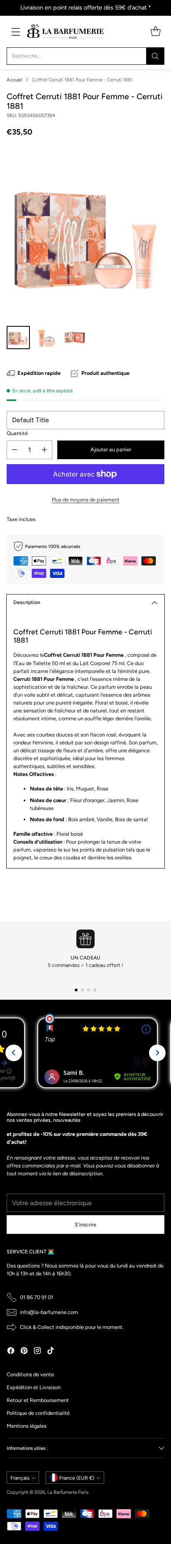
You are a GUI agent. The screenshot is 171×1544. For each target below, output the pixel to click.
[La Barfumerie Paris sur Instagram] (37, 1352)
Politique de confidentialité (38, 1413)
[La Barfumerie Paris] (65, 31)
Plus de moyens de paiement (86, 500)
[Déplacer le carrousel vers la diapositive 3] (88, 990)
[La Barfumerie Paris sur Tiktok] (51, 1352)
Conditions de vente (30, 1374)
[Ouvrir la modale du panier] (155, 31)
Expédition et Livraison (34, 1387)
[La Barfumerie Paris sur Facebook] (11, 1352)
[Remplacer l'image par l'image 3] (74, 337)
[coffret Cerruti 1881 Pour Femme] (85, 233)
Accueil (14, 80)
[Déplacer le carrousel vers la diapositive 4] (94, 990)
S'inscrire (85, 1224)
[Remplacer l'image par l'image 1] (18, 337)
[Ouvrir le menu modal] (15, 31)
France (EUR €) (76, 1478)
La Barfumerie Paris (67, 1492)
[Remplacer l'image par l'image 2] (46, 337)
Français (19, 1478)
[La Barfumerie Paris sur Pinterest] (24, 1352)
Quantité (17, 433)
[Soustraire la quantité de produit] (14, 450)
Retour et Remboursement (38, 1400)
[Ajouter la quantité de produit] (44, 450)
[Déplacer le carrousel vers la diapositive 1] (76, 990)
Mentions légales (26, 1426)
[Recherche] (155, 56)
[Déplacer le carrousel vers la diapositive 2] (82, 990)
